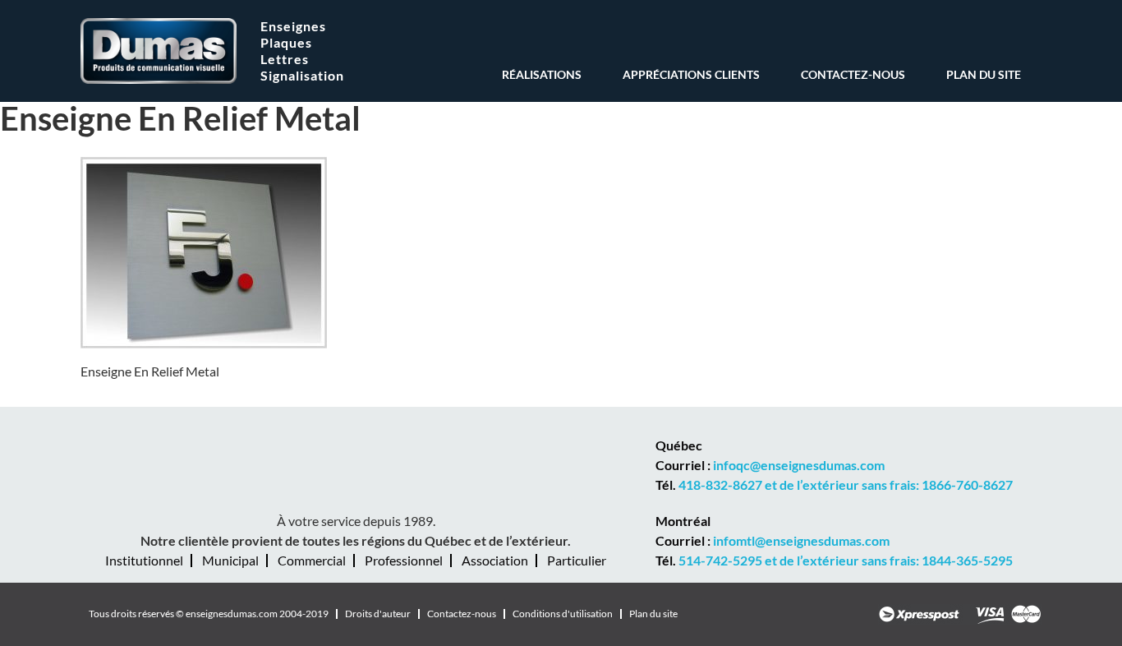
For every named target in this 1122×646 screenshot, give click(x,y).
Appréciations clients (691, 75)
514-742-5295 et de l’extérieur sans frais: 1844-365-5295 (845, 560)
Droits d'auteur (378, 613)
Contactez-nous (853, 75)
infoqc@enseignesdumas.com (799, 465)
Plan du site (983, 75)
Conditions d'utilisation (563, 613)
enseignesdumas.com (232, 613)
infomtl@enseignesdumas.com (801, 540)
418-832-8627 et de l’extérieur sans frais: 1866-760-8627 (845, 484)
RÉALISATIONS (542, 75)
